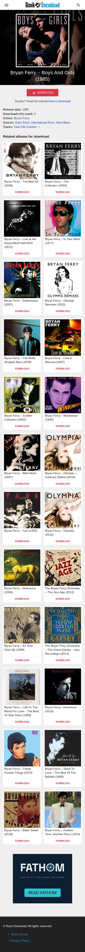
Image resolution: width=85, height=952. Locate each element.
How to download (59, 101)
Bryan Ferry (21, 118)
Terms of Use (19, 934)
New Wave (63, 122)
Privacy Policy (20, 940)
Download (22, 192)
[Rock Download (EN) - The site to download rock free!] (43, 4)
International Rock (43, 122)
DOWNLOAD (44, 92)
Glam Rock (22, 122)
